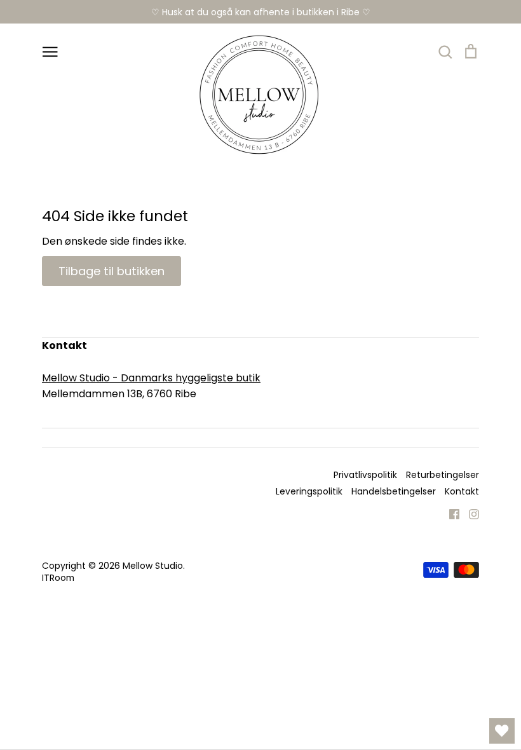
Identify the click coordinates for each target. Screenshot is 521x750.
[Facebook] (449, 513)
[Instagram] (469, 513)
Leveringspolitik (309, 491)
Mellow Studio (153, 565)
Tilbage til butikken (111, 271)
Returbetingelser (442, 474)
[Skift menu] (50, 51)
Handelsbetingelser (393, 491)
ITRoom (58, 577)
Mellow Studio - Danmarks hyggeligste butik (151, 378)
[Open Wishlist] (502, 731)
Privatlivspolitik (365, 474)
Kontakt (462, 491)
